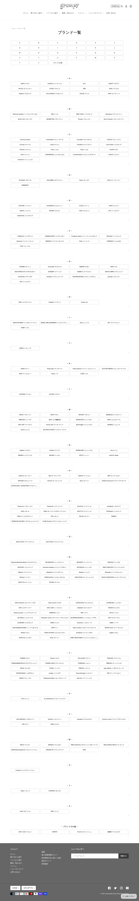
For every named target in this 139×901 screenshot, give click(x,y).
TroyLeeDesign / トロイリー (84, 673)
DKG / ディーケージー (113, 180)
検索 (43, 852)
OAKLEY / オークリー (25, 476)
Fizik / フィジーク (84, 241)
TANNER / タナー (25, 658)
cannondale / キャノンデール (54, 139)
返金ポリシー (46, 861)
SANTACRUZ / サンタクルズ (84, 603)
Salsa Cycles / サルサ (54, 603)
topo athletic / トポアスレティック (114, 668)
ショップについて (16, 869)
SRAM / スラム (25, 633)
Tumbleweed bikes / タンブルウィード (54, 678)
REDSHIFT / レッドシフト (84, 562)
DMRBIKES (25, 185)
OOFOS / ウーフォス (84, 476)
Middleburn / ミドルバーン (114, 415)
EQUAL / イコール (25, 210)
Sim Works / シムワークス (25, 618)
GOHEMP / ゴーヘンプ (54, 271)
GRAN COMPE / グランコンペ (114, 271)
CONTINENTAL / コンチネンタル (54, 154)
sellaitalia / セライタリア (84, 608)
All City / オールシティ (25, 88)
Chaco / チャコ (54, 144)
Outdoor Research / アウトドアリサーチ (114, 481)
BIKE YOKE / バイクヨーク (84, 114)
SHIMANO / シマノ (54, 613)
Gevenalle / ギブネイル (55, 266)
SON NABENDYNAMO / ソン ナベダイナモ (25, 628)
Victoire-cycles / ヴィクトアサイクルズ (114, 719)
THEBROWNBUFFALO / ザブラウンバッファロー (25, 663)
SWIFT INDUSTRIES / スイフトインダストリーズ (84, 638)
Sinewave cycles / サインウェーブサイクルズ (54, 618)
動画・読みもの (16, 863)
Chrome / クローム (25, 149)
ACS (84, 83)
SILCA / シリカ (113, 613)
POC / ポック (55, 516)
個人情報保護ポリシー (50, 855)
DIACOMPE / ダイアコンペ (55, 180)
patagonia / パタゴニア (114, 506)
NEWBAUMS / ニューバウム (84, 450)
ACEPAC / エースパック (55, 83)
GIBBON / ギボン (84, 266)
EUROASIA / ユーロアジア (25, 215)
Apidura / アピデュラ (25, 93)
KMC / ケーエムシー (25, 373)
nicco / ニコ (113, 450)
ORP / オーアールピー (113, 476)
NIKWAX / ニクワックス (25, 455)
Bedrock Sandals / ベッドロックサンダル (25, 114)
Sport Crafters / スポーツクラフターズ (84, 628)
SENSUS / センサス (114, 608)
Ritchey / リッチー (25, 577)
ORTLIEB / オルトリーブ (25, 481)
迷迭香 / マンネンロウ (114, 832)
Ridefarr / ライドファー (25, 572)
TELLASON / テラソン (84, 658)
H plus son (84, 302)
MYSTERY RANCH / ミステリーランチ (54, 429)
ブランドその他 (57, 63)
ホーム (14, 28)
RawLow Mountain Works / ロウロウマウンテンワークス (25, 562)
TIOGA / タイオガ (25, 668)
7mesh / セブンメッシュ (84, 832)
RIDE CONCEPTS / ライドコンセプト (114, 567)
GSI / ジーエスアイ (25, 281)
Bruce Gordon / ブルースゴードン (114, 119)
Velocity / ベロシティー (55, 719)
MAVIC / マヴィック (25, 415)
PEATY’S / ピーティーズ (84, 511)
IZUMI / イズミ (25, 327)
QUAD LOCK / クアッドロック (25, 542)
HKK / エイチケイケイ (25, 302)
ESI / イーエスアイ (113, 210)
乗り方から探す (16, 857)
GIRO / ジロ (113, 266)
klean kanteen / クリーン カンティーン (84, 368)
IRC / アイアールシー (114, 322)
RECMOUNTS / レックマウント (54, 562)
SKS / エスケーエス (114, 618)
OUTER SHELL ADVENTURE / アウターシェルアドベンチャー (25, 486)
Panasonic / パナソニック (54, 506)
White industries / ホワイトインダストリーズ (84, 745)
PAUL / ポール (25, 511)
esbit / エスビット (84, 210)
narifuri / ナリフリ (54, 450)
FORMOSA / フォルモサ (114, 241)
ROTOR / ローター (54, 582)
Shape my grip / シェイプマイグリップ (25, 613)
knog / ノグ (54, 373)
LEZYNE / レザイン (54, 394)
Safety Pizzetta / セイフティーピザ (25, 603)
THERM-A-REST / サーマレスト (54, 663)
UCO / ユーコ (25, 698)
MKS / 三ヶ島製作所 (55, 419)
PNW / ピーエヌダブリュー (25, 516)
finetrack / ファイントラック (25, 241)
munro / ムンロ (25, 429)
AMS (84, 88)
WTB (84, 750)
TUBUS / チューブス (25, 678)
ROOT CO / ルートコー (25, 582)
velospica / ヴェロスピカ (84, 719)
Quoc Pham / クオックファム (54, 542)
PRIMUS (113, 516)
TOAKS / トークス (54, 668)
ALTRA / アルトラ (54, 88)
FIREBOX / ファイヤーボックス (55, 241)
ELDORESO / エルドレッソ (55, 206)
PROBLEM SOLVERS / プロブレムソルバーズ (25, 521)
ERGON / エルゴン (54, 210)
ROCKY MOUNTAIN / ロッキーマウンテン (114, 577)
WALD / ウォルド (25, 745)
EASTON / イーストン (25, 206)
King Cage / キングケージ (54, 368)
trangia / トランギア (55, 673)
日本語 (114, 6)
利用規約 (45, 864)
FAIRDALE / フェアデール (25, 236)
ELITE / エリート (84, 206)
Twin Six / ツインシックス (84, 678)
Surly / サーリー (54, 638)
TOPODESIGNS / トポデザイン (25, 673)
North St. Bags (113, 455)
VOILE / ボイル (54, 724)
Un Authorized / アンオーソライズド (54, 698)
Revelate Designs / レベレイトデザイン (55, 567)
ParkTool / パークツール (84, 506)
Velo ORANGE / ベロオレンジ (25, 719)
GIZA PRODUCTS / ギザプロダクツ (25, 271)
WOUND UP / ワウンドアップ (54, 750)
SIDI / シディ (84, 613)
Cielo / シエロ (84, 149)
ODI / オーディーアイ (55, 476)
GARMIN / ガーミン (25, 266)
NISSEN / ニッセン (54, 455)
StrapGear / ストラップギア (84, 633)
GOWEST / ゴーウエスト (84, 271)
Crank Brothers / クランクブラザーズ (84, 154)
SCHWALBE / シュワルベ (113, 603)
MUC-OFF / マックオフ (25, 424)
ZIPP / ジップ (55, 811)
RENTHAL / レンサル (114, 562)
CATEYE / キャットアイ (114, 139)
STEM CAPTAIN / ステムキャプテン (54, 633)
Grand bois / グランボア (25, 276)
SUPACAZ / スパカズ (25, 638)
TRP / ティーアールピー (114, 673)
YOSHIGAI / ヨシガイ (54, 791)
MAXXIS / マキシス (84, 415)
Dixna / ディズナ (84, 180)
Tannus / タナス (54, 658)
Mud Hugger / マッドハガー (84, 424)
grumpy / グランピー (114, 276)
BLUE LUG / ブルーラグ (25, 119)
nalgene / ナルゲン (25, 450)
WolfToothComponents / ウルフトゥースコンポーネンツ (25, 750)
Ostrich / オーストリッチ (54, 481)
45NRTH (54, 832)
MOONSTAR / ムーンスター (84, 419)
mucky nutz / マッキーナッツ (54, 424)
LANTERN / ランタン (25, 394)
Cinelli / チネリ (114, 149)
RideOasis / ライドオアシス (54, 572)
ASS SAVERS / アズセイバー (54, 93)
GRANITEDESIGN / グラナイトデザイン (84, 276)
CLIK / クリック (25, 154)
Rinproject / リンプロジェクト (114, 572)
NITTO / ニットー (84, 455)
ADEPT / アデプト (114, 83)
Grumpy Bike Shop (110, 893)
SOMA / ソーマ (113, 623)
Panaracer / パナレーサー (25, 506)
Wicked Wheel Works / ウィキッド (114, 745)
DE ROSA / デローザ (25, 180)
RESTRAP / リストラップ (25, 567)
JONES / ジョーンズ (25, 348)
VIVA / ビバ (25, 724)
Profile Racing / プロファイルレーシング (55, 521)
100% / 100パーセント (25, 832)
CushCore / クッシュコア (25, 159)
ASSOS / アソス (84, 93)
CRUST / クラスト (113, 154)
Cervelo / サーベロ (25, 144)
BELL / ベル (54, 114)
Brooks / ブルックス (84, 119)
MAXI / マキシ (55, 415)
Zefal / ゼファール (25, 811)
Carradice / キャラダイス (84, 139)
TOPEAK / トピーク (84, 668)
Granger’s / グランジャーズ (55, 276)
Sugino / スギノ (113, 633)
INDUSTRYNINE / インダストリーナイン (25, 322)
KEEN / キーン (25, 368)
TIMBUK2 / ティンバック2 (114, 663)
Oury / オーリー (84, 481)
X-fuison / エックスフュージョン (25, 770)
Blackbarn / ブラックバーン (114, 114)
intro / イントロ (84, 322)
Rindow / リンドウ (84, 572)
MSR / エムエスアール (113, 419)
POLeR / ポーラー (84, 516)
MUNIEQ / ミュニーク (114, 424)
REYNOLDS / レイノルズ (84, 567)
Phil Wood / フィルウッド (113, 511)
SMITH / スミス (54, 623)
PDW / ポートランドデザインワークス (55, 511)
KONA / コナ (84, 373)
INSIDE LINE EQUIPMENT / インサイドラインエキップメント (55, 322)
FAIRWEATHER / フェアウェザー (55, 236)
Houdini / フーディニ (55, 302)
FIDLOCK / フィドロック (114, 236)
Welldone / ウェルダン (54, 745)
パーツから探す (16, 860)
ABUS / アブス (25, 83)
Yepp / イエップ (25, 791)
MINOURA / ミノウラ (25, 419)
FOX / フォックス (25, 246)
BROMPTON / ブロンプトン (54, 119)
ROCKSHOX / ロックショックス (84, 577)
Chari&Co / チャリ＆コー (84, 144)
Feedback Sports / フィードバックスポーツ (84, 236)
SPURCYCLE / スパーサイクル (114, 628)
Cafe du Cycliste (25, 139)
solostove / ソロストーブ (84, 623)
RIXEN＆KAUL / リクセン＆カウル (55, 577)
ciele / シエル (55, 149)
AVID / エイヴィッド (114, 93)
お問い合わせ (15, 872)
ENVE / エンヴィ (114, 206)
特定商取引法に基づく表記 (51, 858)
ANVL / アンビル (114, 88)
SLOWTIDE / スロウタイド (25, 623)
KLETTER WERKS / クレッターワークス (114, 368)
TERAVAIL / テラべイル (114, 658)
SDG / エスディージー (25, 608)
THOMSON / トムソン (84, 663)
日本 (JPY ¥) (28, 888)
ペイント (13, 866)
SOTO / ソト (54, 628)
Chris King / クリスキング (114, 144)
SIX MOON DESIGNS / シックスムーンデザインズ (84, 618)
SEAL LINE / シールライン (54, 608)
